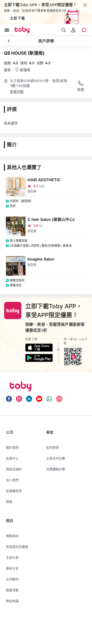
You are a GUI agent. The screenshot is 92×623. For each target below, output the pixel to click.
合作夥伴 (12, 579)
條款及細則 (14, 469)
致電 (80, 89)
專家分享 (12, 568)
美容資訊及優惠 (17, 547)
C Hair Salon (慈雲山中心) (51, 219)
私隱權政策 (14, 491)
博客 (9, 502)
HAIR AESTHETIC (44, 179)
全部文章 (12, 557)
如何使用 (52, 447)
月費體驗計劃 (55, 469)
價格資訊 (12, 536)
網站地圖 (12, 601)
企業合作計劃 (55, 458)
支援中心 (12, 458)
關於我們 (12, 447)
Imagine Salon (40, 259)
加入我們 (12, 480)
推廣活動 (12, 590)
